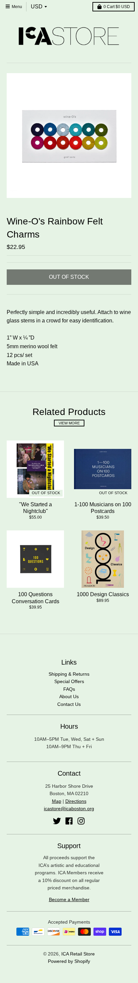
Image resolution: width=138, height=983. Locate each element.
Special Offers (69, 681)
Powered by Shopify (69, 961)
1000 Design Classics (103, 594)
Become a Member (69, 899)
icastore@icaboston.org (69, 808)
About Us (69, 696)
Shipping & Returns (69, 674)
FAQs (69, 689)
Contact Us (69, 704)
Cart (117, 6)
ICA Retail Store (78, 953)
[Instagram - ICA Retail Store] (81, 821)
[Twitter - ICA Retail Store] (57, 821)
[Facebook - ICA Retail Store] (69, 821)
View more (69, 423)
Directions (75, 801)
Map (56, 801)
